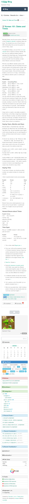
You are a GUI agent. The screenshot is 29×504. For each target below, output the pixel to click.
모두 (4, 393)
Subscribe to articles (9, 479)
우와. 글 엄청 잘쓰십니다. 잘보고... (9, 433)
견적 (14, 366)
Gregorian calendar (10, 41)
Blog (6, 9)
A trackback (8, 303)
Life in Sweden (8, 411)
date (8, 297)
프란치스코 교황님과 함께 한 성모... (10, 424)
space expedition (14, 364)
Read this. (8, 262)
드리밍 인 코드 (18, 369)
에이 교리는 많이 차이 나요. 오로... (9, 435)
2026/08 (14, 346)
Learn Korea (8, 397)
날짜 (6, 299)
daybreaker (12, 295)
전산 (7, 373)
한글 (15, 299)
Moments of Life (8, 409)
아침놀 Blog (6, 1)
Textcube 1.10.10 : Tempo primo (15, 496)
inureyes (17, 498)
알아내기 (6, 407)
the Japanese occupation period (16, 265)
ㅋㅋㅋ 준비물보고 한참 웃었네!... (9, 440)
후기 (4, 371)
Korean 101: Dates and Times (9, 20)
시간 (9, 299)
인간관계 (13, 371)
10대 (17, 371)
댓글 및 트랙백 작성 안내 (7, 380)
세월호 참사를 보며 (6, 427)
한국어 (12, 299)
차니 (8, 371)
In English (6, 395)
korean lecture (17, 297)
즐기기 (7, 401)
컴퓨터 (6, 405)
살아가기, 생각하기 (9, 399)
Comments (18, 303)
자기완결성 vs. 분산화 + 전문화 (9, 420)
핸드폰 (24, 369)
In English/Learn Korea (14, 35)
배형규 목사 (23, 364)
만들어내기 (7, 403)
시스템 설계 (5, 418)
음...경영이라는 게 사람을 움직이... (9, 442)
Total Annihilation (7, 369)
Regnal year (17, 245)
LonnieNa (4, 500)
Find (25, 338)
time (22, 297)
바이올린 (22, 371)
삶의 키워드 (11, 373)
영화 (18, 366)
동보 (4, 373)
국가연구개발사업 (7, 366)
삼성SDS (5, 364)
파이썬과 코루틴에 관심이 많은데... (9, 438)
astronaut (24, 366)
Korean (11, 297)
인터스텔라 (4, 422)
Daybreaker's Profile (6, 382)
